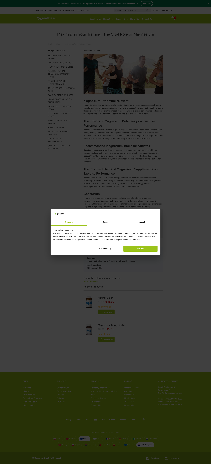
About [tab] (142, 222)
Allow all (140, 249)
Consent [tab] (69, 222)
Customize (103, 249)
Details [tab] (106, 222)
